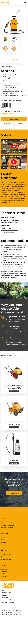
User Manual (20, 123)
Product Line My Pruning (8, 527)
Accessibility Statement (9, 600)
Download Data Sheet (9, 232)
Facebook (4, 569)
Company (4, 538)
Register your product (7, 113)
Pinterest (3, 576)
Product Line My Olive (7, 525)
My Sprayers (7, 385)
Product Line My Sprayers (8, 523)
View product (14, 390)
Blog (2, 544)
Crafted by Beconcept (8, 602)
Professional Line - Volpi (7, 66)
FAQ (2, 557)
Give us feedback (6, 559)
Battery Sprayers (10, 458)
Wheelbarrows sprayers (17, 385)
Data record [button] (5, 597)
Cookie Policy (6, 590)
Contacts (3, 542)
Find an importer (14, 119)
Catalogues (7, 123)
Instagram (4, 571)
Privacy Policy (6, 592)
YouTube (3, 574)
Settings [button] (4, 595)
